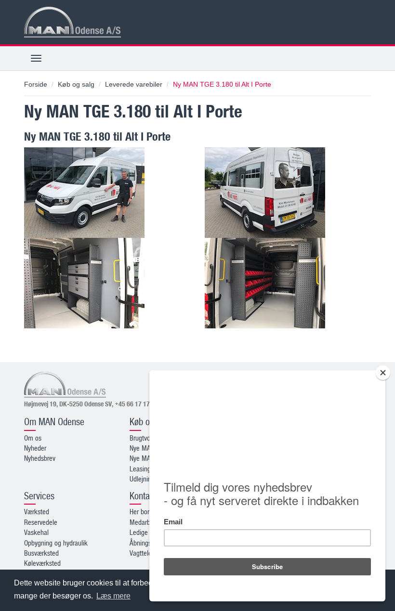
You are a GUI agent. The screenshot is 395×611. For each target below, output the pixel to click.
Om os (32, 437)
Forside (35, 84)
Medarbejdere (148, 522)
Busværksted (41, 553)
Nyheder (35, 448)
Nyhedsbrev (39, 458)
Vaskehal (36, 532)
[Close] (383, 372)
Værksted (36, 511)
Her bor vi (143, 511)
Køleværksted (42, 563)
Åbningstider (146, 542)
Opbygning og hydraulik (56, 542)
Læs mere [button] (113, 596)
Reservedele (40, 522)
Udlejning (142, 478)
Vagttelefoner (148, 553)
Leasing (140, 468)
